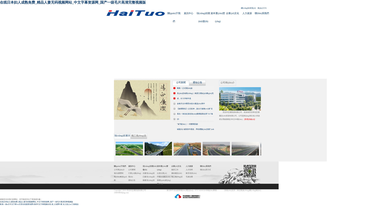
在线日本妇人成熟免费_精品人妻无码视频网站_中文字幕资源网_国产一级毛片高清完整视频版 (73, 2)
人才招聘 (189, 170)
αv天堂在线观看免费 (25, 204)
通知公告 (131, 180)
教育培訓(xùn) (191, 173)
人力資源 (247, 13)
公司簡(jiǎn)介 (119, 170)
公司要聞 (131, 170)
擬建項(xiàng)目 (149, 180)
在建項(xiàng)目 (149, 173)
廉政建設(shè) (176, 173)
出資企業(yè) (162, 173)
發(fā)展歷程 (118, 173)
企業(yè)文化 (232, 13)
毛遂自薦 (189, 177)
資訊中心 (188, 13)
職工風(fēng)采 (177, 177)
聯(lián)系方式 (205, 170)
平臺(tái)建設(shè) (163, 177)
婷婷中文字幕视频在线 (42, 204)
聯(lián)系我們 (262, 13)
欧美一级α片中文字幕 (8, 204)
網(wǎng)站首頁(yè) (248, 8)
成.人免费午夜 (56, 204)
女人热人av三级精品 (71, 204)
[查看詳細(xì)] (249, 119)
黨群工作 (174, 170)
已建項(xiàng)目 (149, 177)
